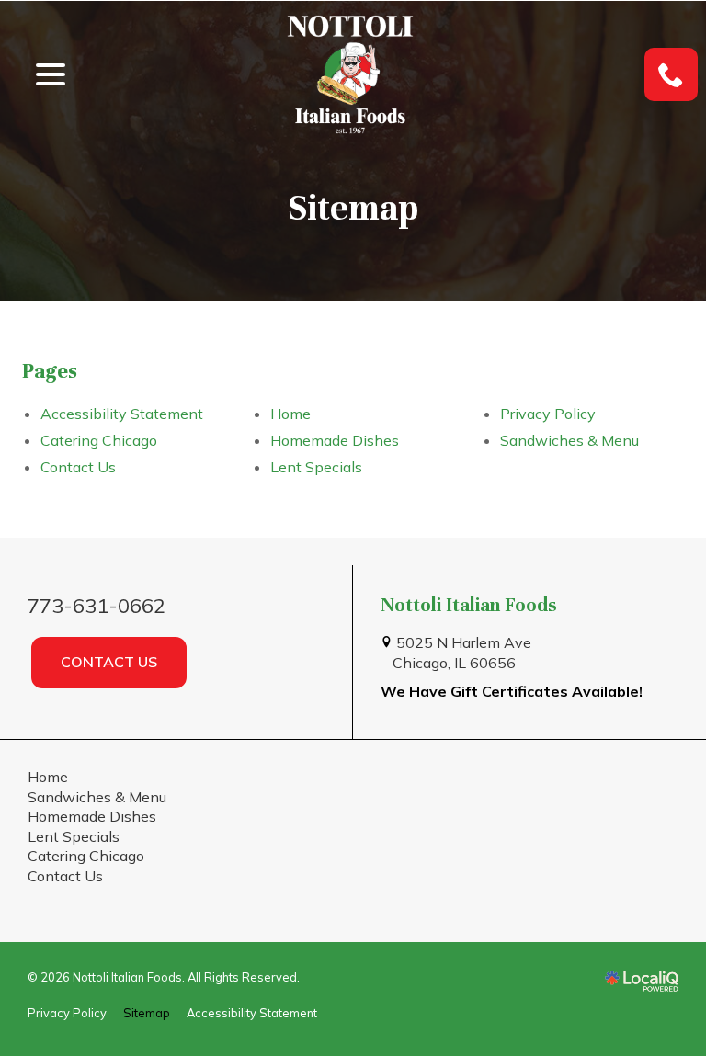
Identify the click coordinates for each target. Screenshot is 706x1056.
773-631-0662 (96, 606)
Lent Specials (316, 467)
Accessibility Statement (121, 413)
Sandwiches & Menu (569, 440)
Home (290, 413)
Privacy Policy (548, 413)
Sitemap (353, 208)
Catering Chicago (98, 440)
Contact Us (78, 467)
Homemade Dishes (334, 440)
